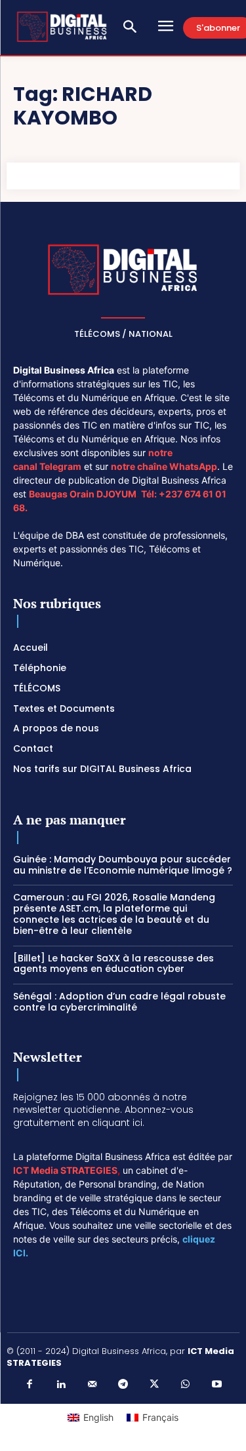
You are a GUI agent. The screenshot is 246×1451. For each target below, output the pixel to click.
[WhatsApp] (185, 1384)
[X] (154, 1384)
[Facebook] (29, 1384)
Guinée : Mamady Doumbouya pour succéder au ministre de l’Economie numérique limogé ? (122, 865)
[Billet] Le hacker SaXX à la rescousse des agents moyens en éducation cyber (113, 964)
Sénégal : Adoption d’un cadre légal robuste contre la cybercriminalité (119, 1002)
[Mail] (91, 1384)
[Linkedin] (61, 1384)
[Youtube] (216, 1384)
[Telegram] (123, 1384)
